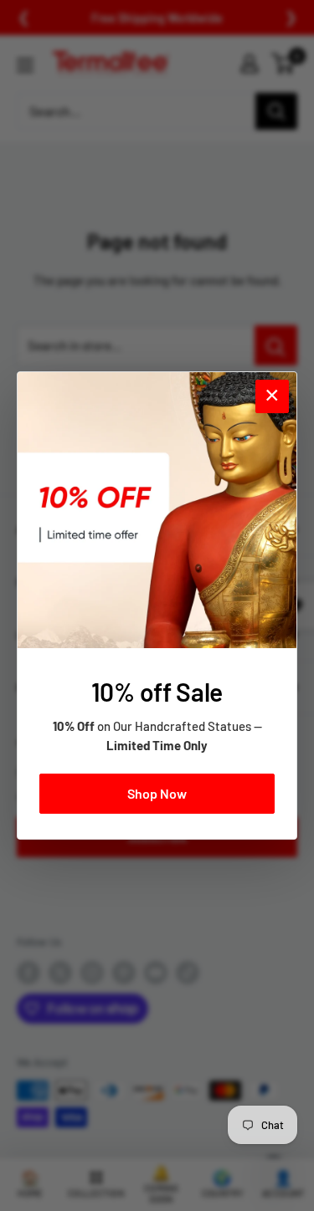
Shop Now (157, 793)
